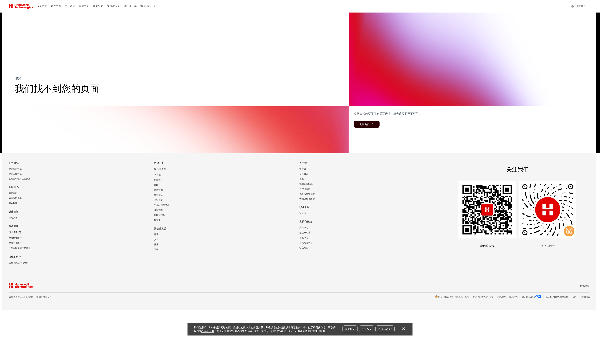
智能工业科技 (15, 173)
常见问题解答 (305, 242)
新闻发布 (13, 217)
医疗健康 (158, 199)
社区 (301, 178)
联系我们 (581, 6)
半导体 (157, 174)
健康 (156, 244)
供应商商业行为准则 (18, 262)
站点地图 (303, 247)
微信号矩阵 (304, 232)
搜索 (156, 6)
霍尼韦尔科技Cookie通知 (557, 296)
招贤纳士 (303, 213)
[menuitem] (42, 6)
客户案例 (13, 193)
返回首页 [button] (365, 124)
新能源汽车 (159, 214)
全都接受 (350, 329)
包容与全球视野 (307, 193)
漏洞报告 (585, 296)
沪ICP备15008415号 (483, 296)
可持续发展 (304, 188)
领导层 (302, 168)
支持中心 (303, 227)
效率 (156, 249)
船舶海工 (158, 179)
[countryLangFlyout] (572, 6)
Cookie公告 (207, 331)
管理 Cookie (385, 329)
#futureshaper (307, 198)
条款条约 (501, 296)
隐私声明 (513, 296)
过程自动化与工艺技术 (19, 178)
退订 (575, 296)
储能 (156, 184)
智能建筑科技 (15, 168)
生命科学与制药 (161, 204)
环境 (156, 234)
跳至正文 (10, 15)
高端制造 (158, 209)
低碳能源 (158, 189)
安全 (156, 239)
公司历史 (303, 173)
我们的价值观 (305, 183)
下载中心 (303, 237)
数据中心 (158, 219)
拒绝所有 (367, 329)
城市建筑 (158, 194)
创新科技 (13, 203)
